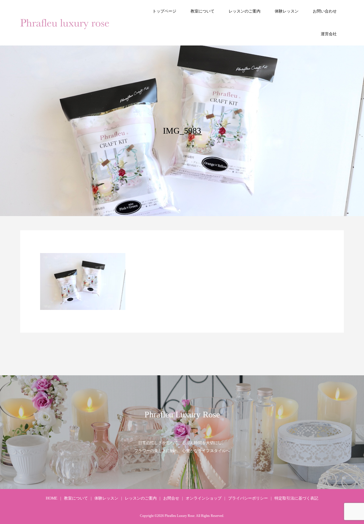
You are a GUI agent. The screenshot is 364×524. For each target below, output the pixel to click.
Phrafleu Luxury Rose (182, 414)
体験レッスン (287, 11)
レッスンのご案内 (244, 11)
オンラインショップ (204, 498)
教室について (202, 11)
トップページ (164, 11)
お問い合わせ (325, 11)
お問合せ (171, 498)
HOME (51, 498)
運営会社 (329, 34)
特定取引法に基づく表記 (296, 498)
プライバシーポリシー (248, 498)
